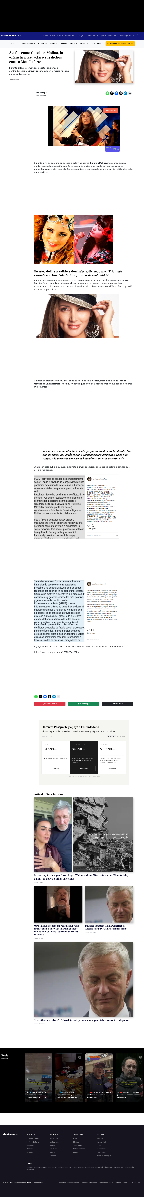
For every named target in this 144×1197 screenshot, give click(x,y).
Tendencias (14, 80)
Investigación (126, 35)
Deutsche (91, 35)
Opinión (103, 35)
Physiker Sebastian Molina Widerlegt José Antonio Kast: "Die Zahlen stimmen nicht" (106, 927)
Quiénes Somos (33, 1138)
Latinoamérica (70, 35)
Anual (121, 736)
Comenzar (55, 768)
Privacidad (31, 1152)
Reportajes (101, 1152)
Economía (42, 43)
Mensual (111, 736)
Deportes (30, 1170)
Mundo (45, 35)
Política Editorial (33, 1142)
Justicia (63, 43)
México (59, 35)
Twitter (53, 1145)
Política (14, 43)
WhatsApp (85, 703)
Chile (52, 35)
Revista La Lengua (104, 1156)
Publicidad (31, 1145)
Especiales (89, 1167)
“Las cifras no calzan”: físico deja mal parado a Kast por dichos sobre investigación (81, 1020)
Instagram (54, 1142)
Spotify (53, 1156)
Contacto (31, 1149)
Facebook (54, 1138)
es (135, 1183)
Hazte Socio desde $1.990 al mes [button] (120, 43)
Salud (75, 1167)
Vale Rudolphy (41, 93)
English (82, 35)
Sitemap (118, 1183)
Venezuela (77, 1145)
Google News (51, 703)
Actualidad (101, 1142)
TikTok (52, 1152)
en (139, 1183)
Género (73, 43)
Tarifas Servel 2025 (106, 1183)
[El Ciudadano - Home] (10, 35)
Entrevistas (113, 35)
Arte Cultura (97, 43)
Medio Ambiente (28, 43)
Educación (108, 1167)
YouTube (119, 703)
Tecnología (129, 1167)
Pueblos (53, 43)
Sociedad (84, 43)
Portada (100, 1138)
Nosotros (62, 1183)
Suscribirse (84, 768)
